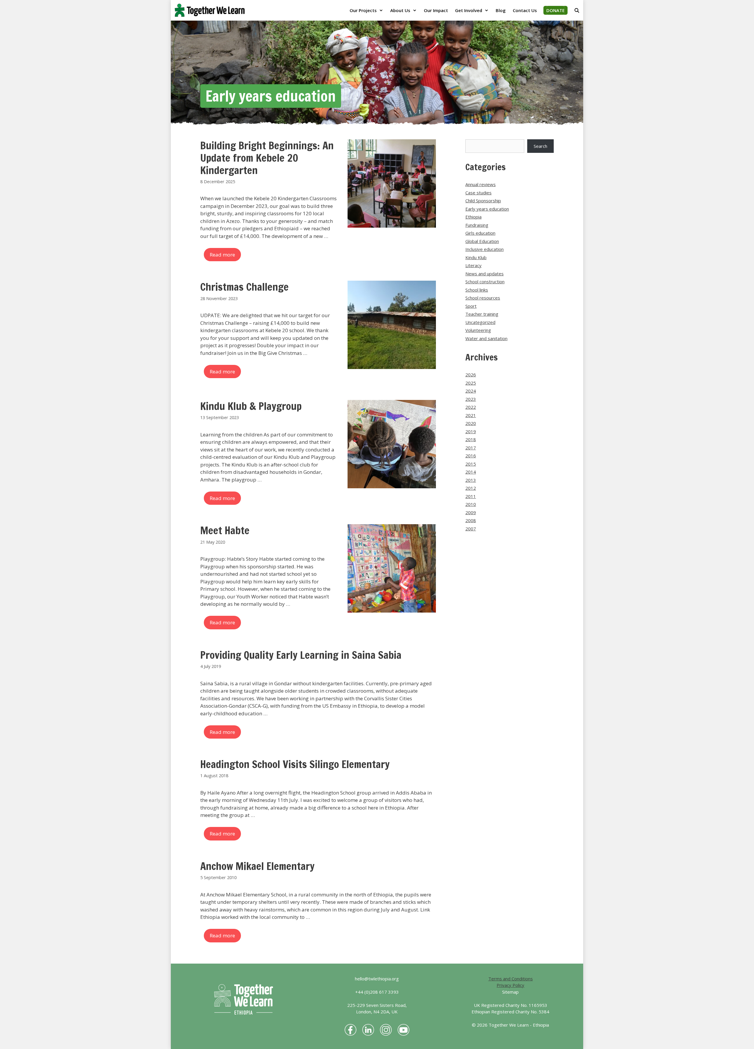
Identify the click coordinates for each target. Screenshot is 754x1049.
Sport (471, 306)
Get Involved (468, 10)
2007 (470, 529)
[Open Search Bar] (577, 10)
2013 (470, 480)
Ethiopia (473, 217)
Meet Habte (224, 530)
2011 (470, 496)
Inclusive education (484, 249)
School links (476, 290)
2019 (470, 431)
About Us (400, 10)
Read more (222, 254)
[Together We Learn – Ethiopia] (211, 10)
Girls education (480, 233)
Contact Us (525, 10)
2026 (470, 375)
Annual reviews (480, 184)
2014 (470, 472)
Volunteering (478, 330)
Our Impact (436, 10)
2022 (470, 407)
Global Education (482, 241)
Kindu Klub (476, 257)
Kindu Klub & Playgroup (251, 406)
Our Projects (363, 10)
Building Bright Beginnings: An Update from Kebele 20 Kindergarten (267, 158)
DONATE (555, 10)
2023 (470, 399)
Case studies (478, 193)
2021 (470, 415)
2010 (470, 504)
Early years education (487, 209)
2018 (470, 439)
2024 (470, 391)
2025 (470, 383)
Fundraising (476, 225)
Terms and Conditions (510, 979)
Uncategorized (480, 322)
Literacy (473, 265)
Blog (501, 10)
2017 (470, 448)
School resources (482, 298)
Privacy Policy (510, 985)
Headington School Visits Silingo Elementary (295, 764)
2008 (470, 520)
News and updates (484, 274)
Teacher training (481, 314)
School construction (485, 281)
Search (540, 146)
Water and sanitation (486, 338)
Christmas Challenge (244, 286)
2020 (470, 423)
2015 (470, 464)
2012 (470, 488)
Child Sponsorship (483, 200)
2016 (470, 456)
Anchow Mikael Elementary (257, 866)
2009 (470, 512)
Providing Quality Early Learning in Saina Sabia (300, 655)
